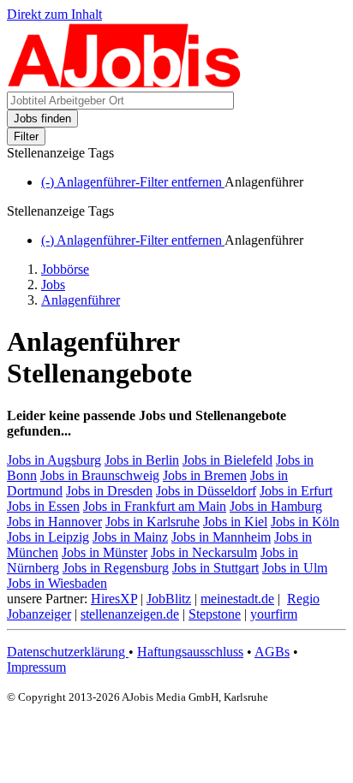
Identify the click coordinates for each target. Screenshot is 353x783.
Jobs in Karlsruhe (152, 521)
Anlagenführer (80, 300)
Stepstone (214, 614)
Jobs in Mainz (130, 537)
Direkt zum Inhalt (54, 14)
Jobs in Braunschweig (99, 475)
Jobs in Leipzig (48, 537)
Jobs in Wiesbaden (57, 583)
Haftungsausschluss (190, 651)
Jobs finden (42, 118)
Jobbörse (65, 269)
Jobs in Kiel (235, 521)
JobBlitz (169, 598)
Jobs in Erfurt (296, 490)
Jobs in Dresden (109, 490)
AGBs (272, 651)
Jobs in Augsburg (54, 460)
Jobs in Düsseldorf (206, 490)
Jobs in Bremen (205, 475)
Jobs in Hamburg (276, 506)
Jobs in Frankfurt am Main (154, 506)
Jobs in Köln (305, 521)
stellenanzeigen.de (130, 614)
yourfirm (273, 614)
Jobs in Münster (104, 552)
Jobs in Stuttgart (215, 568)
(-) (132, 182)
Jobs (53, 284)
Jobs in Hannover (54, 521)
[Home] (124, 83)
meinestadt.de (237, 598)
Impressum (36, 667)
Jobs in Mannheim (221, 537)
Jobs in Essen (43, 506)
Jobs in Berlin (142, 460)
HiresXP (114, 598)
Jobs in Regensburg (116, 568)
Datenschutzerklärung (68, 651)
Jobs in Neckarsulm (204, 552)
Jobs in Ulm (294, 568)
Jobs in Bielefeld (227, 460)
